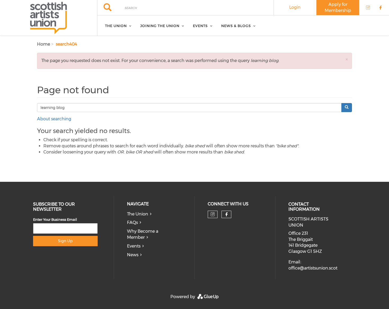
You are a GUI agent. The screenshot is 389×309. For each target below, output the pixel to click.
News (132, 254)
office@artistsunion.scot (312, 268)
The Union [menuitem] (116, 26)
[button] (346, 59)
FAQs (132, 222)
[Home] (48, 18)
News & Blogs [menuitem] (236, 26)
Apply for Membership (338, 7)
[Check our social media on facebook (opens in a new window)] (226, 214)
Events (134, 246)
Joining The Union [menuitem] (159, 26)
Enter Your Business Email (55, 219)
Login (295, 7)
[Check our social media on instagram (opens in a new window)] (212, 214)
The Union (137, 214)
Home (43, 44)
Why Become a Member (142, 234)
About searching (54, 118)
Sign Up (65, 241)
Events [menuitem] (200, 26)
